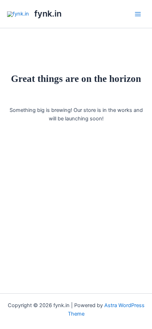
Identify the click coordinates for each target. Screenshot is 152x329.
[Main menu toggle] (138, 14)
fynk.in (48, 13)
